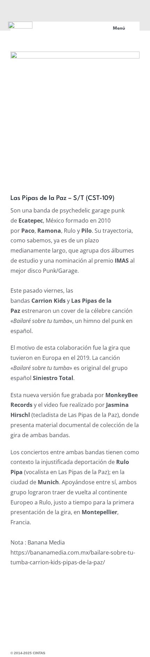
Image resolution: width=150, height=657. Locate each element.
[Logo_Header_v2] (20, 24)
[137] (75, 114)
